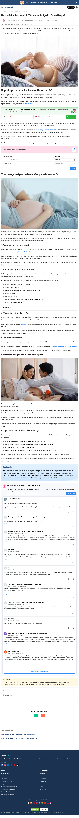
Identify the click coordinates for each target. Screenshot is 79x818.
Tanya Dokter (71, 493)
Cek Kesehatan (44, 770)
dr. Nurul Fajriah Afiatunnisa (25, 20)
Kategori (3, 770)
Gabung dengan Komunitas (39, 671)
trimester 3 (67, 404)
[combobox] (64, 156)
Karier (41, 786)
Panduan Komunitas (6, 791)
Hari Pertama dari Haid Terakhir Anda (12, 159)
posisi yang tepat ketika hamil (20, 252)
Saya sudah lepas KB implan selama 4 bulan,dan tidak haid (26, 602)
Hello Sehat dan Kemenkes (8, 794)
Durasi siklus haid (7, 163)
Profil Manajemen (44, 784)
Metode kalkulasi (7, 156)
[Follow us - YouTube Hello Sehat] (14, 765)
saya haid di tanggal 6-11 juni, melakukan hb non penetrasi (26, 531)
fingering (11, 549)
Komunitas (43, 773)
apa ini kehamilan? (13, 651)
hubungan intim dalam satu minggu (65, 346)
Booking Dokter (5, 773)
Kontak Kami (43, 789)
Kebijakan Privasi (5, 784)
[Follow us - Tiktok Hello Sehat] (18, 765)
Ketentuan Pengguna (6, 781)
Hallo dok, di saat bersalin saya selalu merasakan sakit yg (25, 584)
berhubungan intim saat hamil (45, 130)
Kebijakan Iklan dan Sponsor (8, 789)
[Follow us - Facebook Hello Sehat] (2, 765)
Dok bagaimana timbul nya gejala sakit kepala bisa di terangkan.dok (28, 517)
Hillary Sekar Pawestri (12, 24)
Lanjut (5, 509)
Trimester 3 (25, 11)
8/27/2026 (57, 160)
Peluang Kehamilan (14, 498)
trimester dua (29, 104)
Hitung (73, 168)
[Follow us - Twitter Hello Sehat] (11, 765)
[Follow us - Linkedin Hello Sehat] (8, 765)
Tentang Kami (43, 781)
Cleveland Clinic (49, 274)
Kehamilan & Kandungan (14, 11)
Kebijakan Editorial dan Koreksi (9, 786)
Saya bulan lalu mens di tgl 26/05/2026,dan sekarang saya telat (27, 633)
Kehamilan (3, 11)
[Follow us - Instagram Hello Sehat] (5, 765)
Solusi (10, 568)
